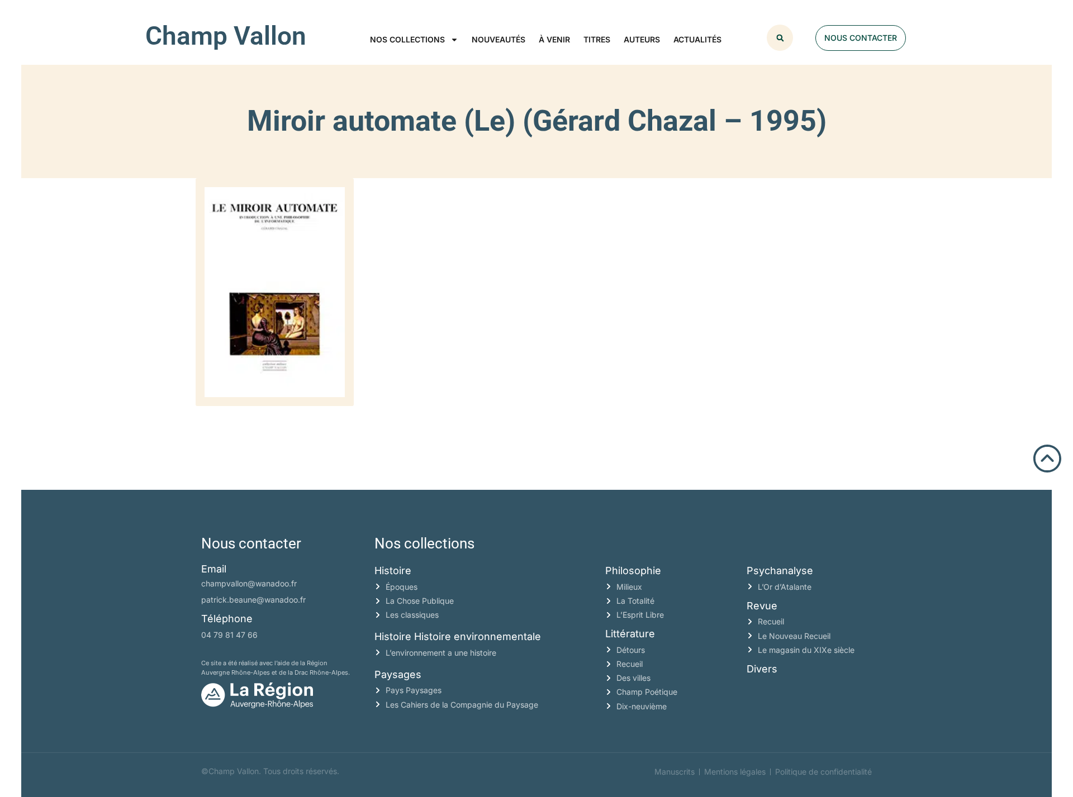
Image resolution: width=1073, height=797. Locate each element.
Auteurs (642, 39)
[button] (780, 38)
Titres (596, 39)
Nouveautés (498, 39)
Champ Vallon (225, 36)
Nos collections (407, 39)
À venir (554, 39)
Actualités (697, 39)
